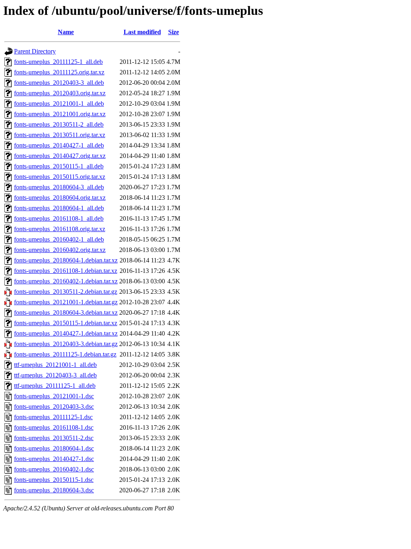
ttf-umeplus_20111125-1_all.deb (55, 385)
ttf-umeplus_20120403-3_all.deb (55, 375)
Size (173, 32)
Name (66, 32)
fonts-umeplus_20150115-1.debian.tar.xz (65, 323)
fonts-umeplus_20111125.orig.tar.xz (59, 72)
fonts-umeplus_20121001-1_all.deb (59, 103)
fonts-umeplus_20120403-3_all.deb (59, 82)
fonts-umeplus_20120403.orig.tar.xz (60, 93)
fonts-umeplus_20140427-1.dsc (54, 458)
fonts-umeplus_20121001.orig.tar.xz (60, 114)
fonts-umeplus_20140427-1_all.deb (59, 145)
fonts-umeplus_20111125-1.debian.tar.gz (65, 354)
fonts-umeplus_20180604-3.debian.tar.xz (66, 312)
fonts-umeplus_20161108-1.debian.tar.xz (65, 270)
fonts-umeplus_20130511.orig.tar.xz (59, 134)
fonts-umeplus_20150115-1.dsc (54, 479)
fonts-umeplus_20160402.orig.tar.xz (60, 249)
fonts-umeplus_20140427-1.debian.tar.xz (66, 333)
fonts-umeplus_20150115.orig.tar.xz (59, 176)
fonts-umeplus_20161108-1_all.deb (59, 218)
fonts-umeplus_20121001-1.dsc (54, 396)
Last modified (142, 32)
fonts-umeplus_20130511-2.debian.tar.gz (65, 291)
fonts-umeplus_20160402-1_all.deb (59, 239)
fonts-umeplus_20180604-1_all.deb (59, 208)
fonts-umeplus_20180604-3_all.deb (59, 187)
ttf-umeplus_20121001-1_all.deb (55, 364)
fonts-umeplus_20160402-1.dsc (54, 469)
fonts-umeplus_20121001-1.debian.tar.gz (66, 302)
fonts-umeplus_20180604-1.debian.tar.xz (66, 260)
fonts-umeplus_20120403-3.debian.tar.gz (66, 343)
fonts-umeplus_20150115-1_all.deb (59, 166)
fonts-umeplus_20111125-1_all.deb (58, 61)
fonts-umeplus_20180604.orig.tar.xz (60, 197)
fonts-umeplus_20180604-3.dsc (54, 490)
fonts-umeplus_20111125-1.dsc (53, 417)
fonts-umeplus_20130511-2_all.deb (59, 124)
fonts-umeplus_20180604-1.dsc (54, 448)
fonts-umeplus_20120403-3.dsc (54, 406)
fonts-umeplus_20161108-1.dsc (54, 427)
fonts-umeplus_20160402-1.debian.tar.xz (66, 281)
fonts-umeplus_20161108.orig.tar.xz (59, 228)
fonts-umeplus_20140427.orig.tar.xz (60, 155)
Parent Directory (35, 51)
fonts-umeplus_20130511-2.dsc (54, 437)
